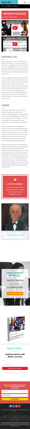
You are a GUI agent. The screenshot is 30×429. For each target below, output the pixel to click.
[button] (28, 2)
